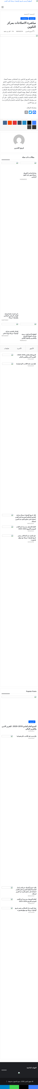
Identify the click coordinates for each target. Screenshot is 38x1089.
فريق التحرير (28, 31)
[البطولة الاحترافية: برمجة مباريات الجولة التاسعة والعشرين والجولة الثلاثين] (28, 327)
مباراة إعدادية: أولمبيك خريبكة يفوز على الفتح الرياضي (29, 175)
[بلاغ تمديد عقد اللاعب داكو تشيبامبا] (7, 438)
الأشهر (32, 348)
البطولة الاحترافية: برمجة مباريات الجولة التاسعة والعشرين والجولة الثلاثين (29, 336)
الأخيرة (19, 348)
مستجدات (24, 18)
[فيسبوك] (34, 123)
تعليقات (6, 348)
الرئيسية (32, 14)
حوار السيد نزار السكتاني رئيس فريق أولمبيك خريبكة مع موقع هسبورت (27, 538)
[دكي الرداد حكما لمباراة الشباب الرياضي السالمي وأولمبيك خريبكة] (10, 237)
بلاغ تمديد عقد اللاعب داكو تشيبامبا (26, 364)
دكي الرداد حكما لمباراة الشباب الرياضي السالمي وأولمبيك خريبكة (11, 315)
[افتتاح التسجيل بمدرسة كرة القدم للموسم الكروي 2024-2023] (7, 529)
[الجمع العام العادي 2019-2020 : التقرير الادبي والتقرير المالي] (7, 357)
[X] (29, 123)
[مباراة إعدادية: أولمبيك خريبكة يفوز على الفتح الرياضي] (28, 166)
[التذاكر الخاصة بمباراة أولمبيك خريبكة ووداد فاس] (10, 326)
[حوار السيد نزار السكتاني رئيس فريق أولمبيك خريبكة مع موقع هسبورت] (7, 610)
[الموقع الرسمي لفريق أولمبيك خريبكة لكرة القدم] (19, 2)
